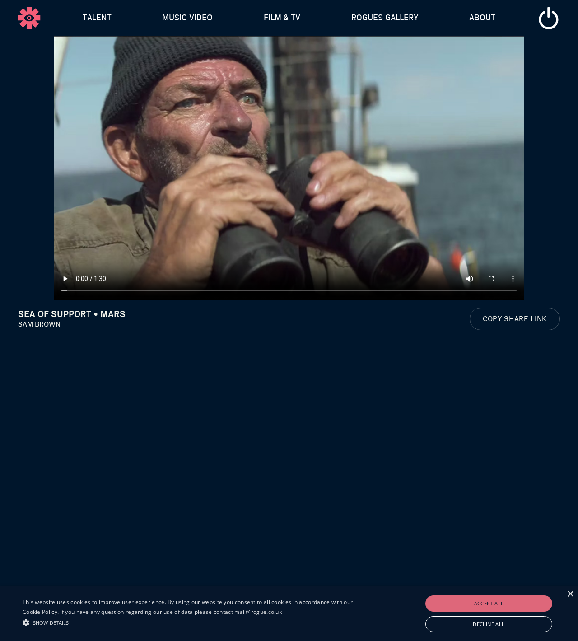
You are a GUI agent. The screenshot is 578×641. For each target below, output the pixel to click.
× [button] (570, 594)
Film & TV (282, 18)
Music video (187, 18)
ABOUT (482, 18)
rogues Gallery (385, 18)
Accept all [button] (489, 603)
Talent (97, 18)
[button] (196, 621)
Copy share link (515, 319)
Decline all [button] (488, 624)
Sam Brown (39, 324)
